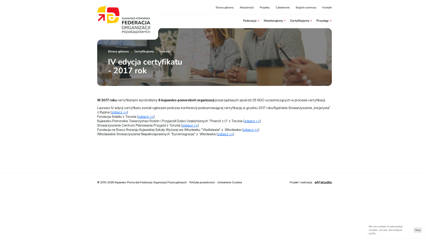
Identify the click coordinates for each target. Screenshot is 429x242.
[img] (323, 182)
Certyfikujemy (144, 51)
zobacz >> (119, 112)
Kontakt (327, 7)
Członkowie (283, 7)
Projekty (265, 7)
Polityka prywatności (202, 182)
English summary (306, 7)
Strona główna (225, 7)
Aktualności (247, 7)
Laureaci (165, 51)
